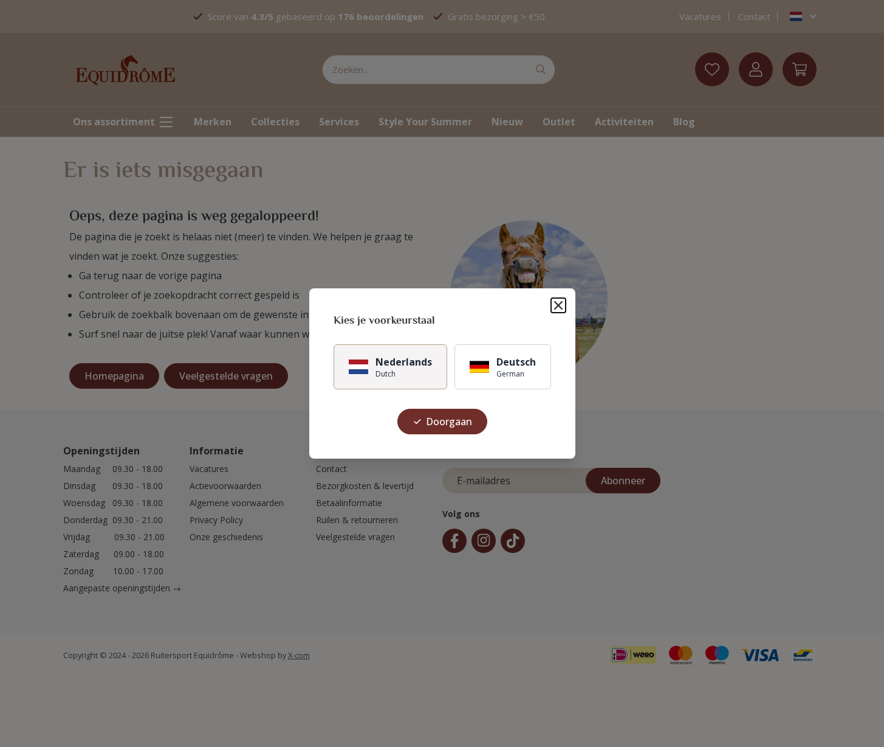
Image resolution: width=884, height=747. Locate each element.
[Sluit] (558, 305)
